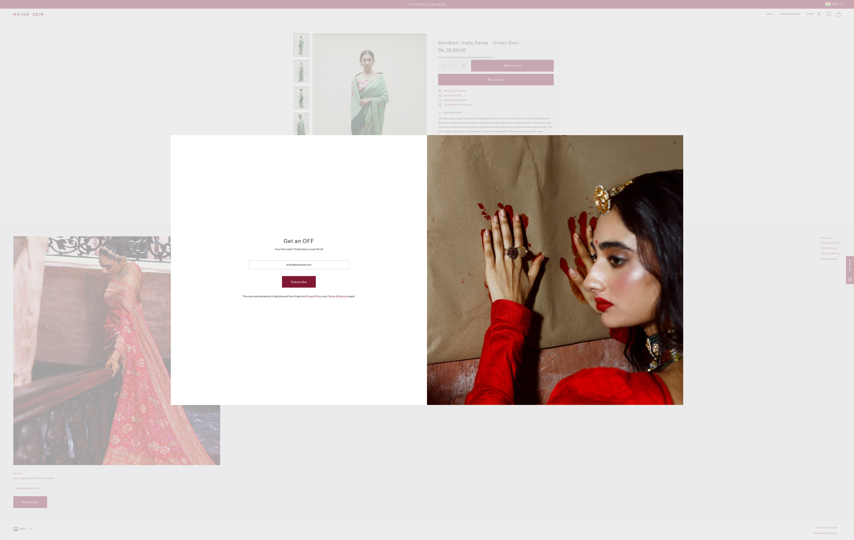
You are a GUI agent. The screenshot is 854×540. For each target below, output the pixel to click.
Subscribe (299, 282)
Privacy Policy (314, 296)
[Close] (675, 142)
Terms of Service (338, 296)
